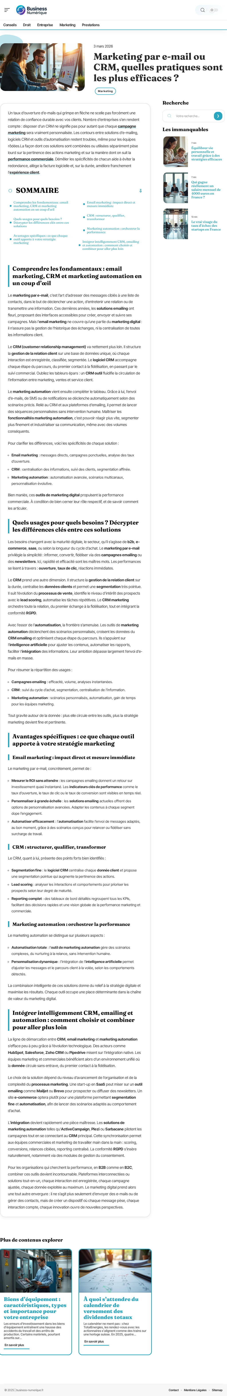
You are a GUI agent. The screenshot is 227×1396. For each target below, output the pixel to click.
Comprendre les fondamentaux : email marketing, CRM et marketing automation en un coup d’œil (41, 205)
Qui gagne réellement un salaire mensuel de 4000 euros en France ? (206, 189)
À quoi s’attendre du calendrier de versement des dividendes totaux (111, 1308)
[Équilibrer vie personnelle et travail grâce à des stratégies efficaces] (175, 151)
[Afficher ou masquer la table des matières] (101, 190)
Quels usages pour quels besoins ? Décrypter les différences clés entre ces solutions (41, 222)
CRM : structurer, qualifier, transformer (106, 217)
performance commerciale (30, 159)
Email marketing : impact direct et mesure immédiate (111, 204)
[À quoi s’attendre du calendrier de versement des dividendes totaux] (115, 1271)
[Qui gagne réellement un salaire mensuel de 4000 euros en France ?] (175, 187)
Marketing (105, 91)
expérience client (24, 172)
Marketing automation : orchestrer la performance (113, 230)
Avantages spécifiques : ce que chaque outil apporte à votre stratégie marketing (41, 239)
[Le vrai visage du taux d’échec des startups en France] (175, 224)
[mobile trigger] (8, 10)
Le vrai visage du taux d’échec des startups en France (206, 225)
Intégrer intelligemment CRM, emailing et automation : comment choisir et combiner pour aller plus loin (110, 245)
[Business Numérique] (32, 10)
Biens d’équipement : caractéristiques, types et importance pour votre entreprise (35, 1308)
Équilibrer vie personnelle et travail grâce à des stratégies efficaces (206, 153)
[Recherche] (203, 10)
